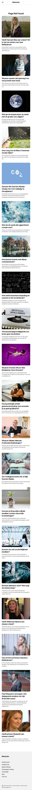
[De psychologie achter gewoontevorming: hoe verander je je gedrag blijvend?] (16, 391)
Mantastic (16, 2)
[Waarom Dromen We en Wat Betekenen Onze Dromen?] (16, 354)
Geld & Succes (6, 762)
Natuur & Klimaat (6, 767)
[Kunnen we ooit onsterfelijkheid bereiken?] (16, 536)
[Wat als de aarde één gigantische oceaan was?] (16, 212)
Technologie (5, 772)
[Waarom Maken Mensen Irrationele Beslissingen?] (16, 427)
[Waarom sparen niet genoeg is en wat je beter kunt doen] (16, 65)
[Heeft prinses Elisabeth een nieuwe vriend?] (16, 721)
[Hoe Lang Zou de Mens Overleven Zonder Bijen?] (16, 137)
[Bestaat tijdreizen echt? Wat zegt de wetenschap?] (16, 572)
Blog (3, 774)
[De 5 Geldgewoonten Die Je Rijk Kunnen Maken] (16, 463)
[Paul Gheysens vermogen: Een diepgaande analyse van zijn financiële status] (16, 681)
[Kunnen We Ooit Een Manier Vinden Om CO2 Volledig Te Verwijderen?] (16, 173)
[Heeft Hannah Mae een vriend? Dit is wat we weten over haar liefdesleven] (16, 27)
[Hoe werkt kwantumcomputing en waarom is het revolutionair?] (16, 282)
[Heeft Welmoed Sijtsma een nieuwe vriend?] (16, 608)
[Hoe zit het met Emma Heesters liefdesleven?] (16, 644)
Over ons (4, 776)
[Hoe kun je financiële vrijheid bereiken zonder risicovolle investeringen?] (16, 498)
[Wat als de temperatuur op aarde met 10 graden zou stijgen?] (16, 101)
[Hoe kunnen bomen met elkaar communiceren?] (16, 246)
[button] (3, 2)
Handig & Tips (5, 764)
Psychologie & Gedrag (8, 769)
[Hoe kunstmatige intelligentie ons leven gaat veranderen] (16, 318)
